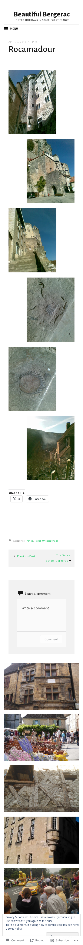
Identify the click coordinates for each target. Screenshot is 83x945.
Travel (37, 540)
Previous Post (26, 556)
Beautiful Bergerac (41, 14)
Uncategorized (50, 540)
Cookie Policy (14, 928)
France (29, 540)
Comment (51, 639)
